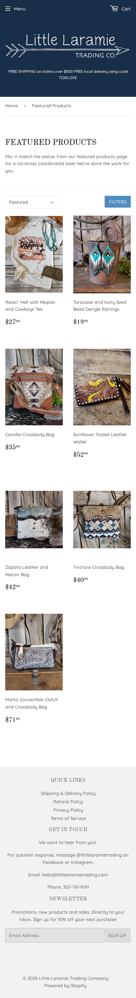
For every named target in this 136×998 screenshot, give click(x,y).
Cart (125, 8)
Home (11, 105)
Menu (19, 8)
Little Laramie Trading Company (73, 978)
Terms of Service (68, 818)
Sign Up (117, 935)
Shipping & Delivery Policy (68, 793)
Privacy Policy (68, 810)
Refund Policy (68, 801)
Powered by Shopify (65, 985)
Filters (117, 201)
